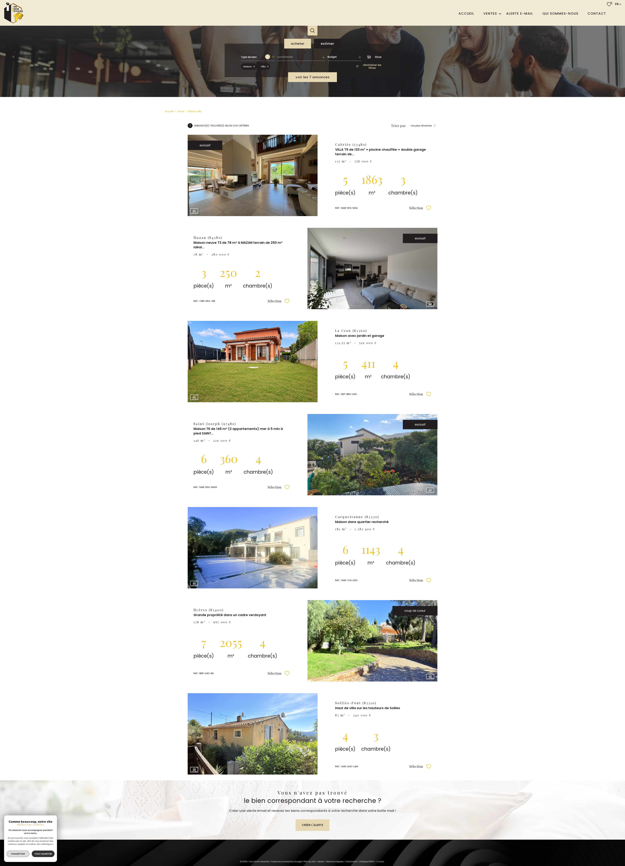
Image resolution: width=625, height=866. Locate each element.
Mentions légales (335, 861)
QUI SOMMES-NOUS (560, 13)
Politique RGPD (367, 861)
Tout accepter (43, 853)
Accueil (466, 13)
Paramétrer (18, 853)
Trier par (398, 126)
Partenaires (351, 861)
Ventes (490, 13)
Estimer (327, 43)
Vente (180, 111)
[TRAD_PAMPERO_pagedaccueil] (13, 23)
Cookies (380, 861)
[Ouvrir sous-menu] (500, 13)
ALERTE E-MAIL (519, 13)
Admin (321, 861)
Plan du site (309, 861)
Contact (597, 13)
